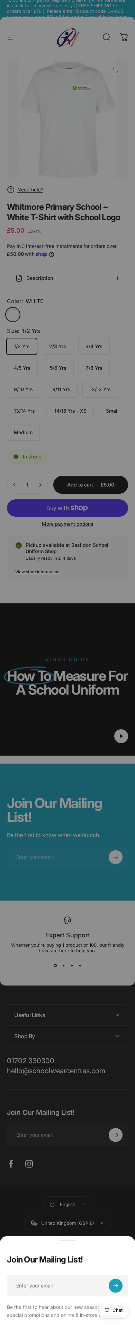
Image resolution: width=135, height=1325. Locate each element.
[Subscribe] (116, 1283)
